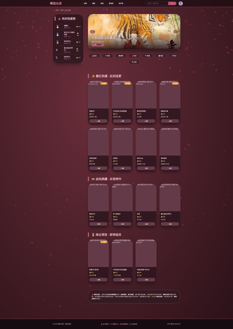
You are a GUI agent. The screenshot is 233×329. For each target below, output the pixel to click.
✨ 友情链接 (124, 324)
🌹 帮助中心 (114, 324)
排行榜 (121, 3)
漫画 (93, 3)
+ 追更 (146, 168)
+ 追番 (98, 121)
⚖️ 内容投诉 (133, 324)
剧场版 (111, 3)
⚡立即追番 (98, 44)
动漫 (85, 3)
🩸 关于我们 (105, 324)
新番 (102, 3)
